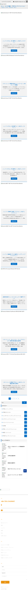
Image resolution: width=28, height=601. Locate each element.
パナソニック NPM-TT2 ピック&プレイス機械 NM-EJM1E (14, 383)
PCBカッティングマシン (8, 408)
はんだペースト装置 (5, 544)
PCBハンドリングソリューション (10, 429)
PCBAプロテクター (7, 412)
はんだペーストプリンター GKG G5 (15, 474)
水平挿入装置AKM (11, 455)
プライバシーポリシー (5, 599)
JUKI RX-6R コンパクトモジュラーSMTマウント (14, 297)
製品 (2, 525)
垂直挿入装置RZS (11, 462)
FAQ (2, 533)
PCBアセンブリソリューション (18, 6)
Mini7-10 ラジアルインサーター (14, 468)
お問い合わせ (7, 515)
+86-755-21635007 (7, 1)
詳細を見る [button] (14, 50)
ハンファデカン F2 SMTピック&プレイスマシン (14, 169)
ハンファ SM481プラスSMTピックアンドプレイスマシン (14, 255)
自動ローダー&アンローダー (7, 557)
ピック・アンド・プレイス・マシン (9, 7)
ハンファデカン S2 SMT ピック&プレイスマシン (14, 127)
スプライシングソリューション (9, 419)
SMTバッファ (4, 552)
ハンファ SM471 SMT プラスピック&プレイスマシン (14, 212)
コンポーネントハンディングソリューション (12, 415)
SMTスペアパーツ (4, 587)
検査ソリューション (7, 432)
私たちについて (4, 522)
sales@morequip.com (18, 1)
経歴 (2, 530)
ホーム (2, 6)
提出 (5, 582)
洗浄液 (4, 425)
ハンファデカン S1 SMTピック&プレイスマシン (14, 41)
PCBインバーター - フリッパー (7, 547)
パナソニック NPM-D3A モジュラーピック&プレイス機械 (14, 84)
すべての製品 (8, 6)
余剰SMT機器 (4, 589)
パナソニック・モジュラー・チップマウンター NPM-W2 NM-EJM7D (14, 340)
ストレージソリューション (8, 422)
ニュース (3, 527)
